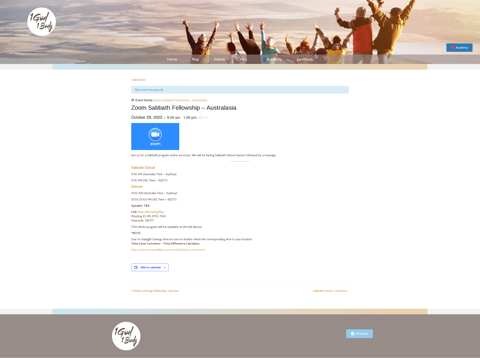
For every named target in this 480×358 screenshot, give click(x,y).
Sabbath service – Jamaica (330, 291)
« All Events (138, 80)
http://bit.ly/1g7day (151, 212)
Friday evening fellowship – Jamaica (155, 291)
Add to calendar (150, 267)
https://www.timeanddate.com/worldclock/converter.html (168, 249)
